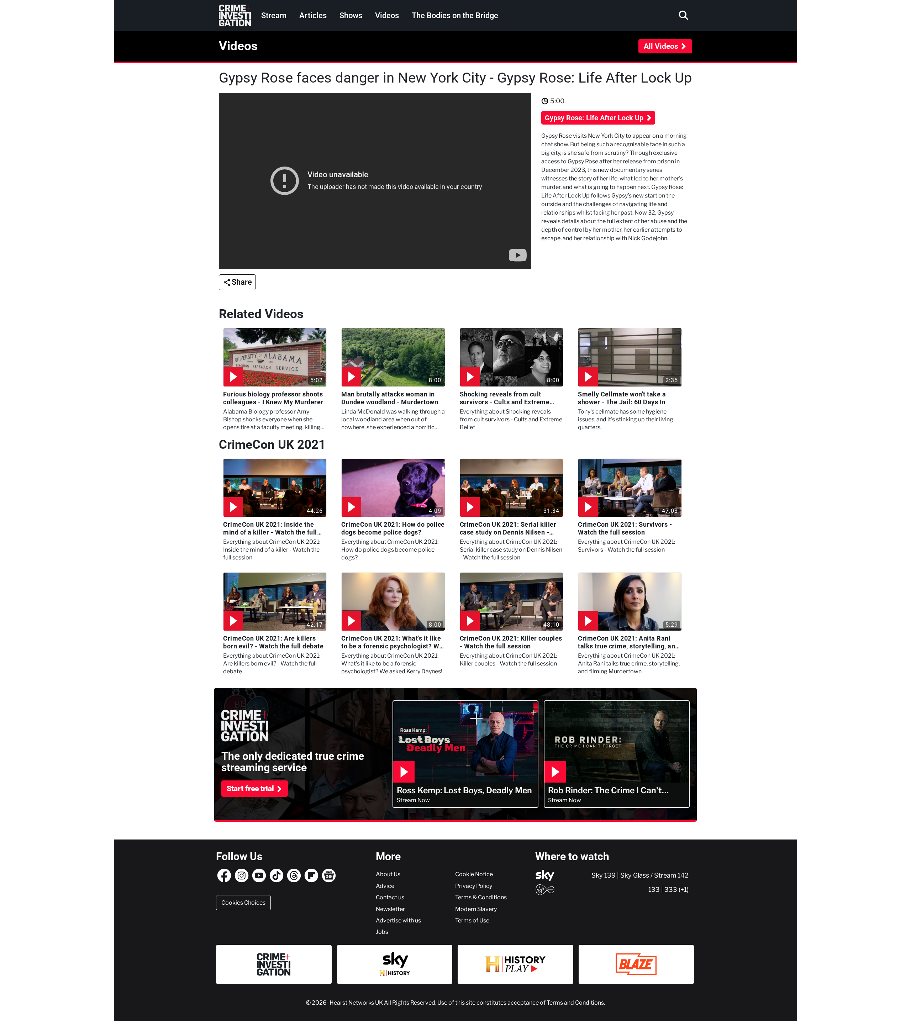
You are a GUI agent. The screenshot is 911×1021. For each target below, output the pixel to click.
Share (242, 282)
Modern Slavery (476, 908)
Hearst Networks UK (357, 1002)
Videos (387, 15)
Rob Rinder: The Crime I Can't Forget (605, 790)
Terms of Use (472, 920)
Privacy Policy (473, 885)
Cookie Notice (474, 874)
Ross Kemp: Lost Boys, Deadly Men (464, 790)
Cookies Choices (243, 902)
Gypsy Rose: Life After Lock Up (595, 118)
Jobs (382, 931)
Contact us (390, 897)
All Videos (661, 46)
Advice (385, 885)
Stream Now (413, 800)
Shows (350, 15)
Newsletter (390, 908)
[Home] (235, 15)
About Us (388, 874)
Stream (273, 15)
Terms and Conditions (575, 1002)
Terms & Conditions (481, 897)
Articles (313, 15)
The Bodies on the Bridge (455, 15)
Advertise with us (398, 920)
